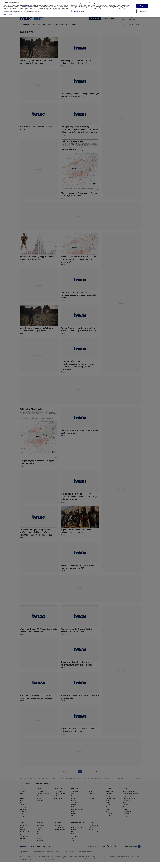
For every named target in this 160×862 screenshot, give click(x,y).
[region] (80, 8)
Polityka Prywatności (8, 14)
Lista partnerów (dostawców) (77, 11)
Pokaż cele (142, 11)
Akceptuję (142, 6)
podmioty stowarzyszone (31, 5)
